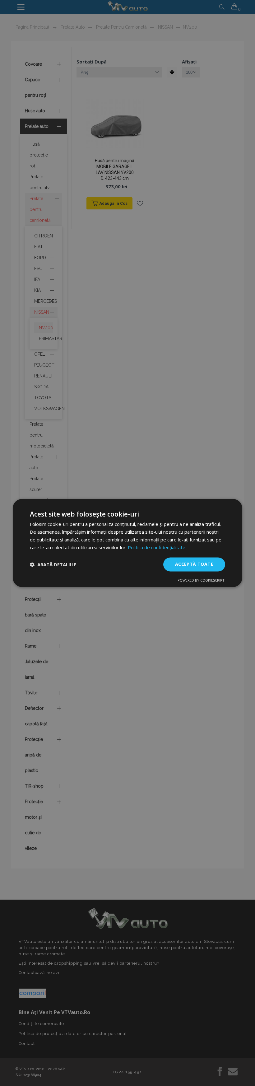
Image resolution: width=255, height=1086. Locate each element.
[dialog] (127, 543)
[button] (53, 564)
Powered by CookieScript (201, 580)
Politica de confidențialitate (156, 547)
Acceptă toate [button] (194, 564)
